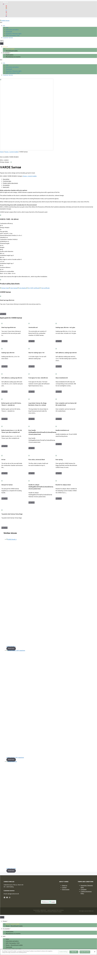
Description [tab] (6, 179)
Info (4, 26)
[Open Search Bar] (1, 23)
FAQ (7, 28)
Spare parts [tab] (6, 187)
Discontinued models (12, 51)
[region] (48, 952)
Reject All (74, 952)
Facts (7, 939)
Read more (3, 314)
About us (5, 2)
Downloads (9, 32)
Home (1, 152)
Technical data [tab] (7, 181)
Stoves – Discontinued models (14, 926)
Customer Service (8, 38)
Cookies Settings (63, 952)
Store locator (65, 890)
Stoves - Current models (11, 152)
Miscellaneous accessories (13, 57)
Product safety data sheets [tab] (10, 183)
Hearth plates (9, 55)
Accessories (6, 53)
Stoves (5, 47)
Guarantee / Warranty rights (13, 34)
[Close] (94, 951)
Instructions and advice (12, 30)
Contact (64, 888)
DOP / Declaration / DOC (13, 36)
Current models (10, 49)
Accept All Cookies (84, 952)
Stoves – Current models (12, 924)
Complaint (83, 890)
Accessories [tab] (6, 185)
